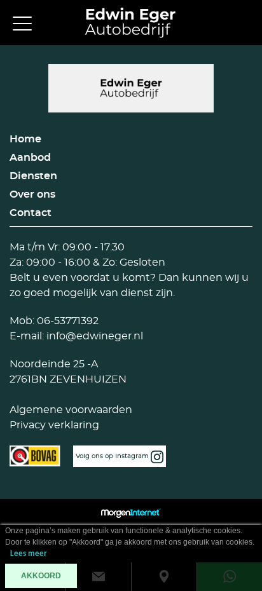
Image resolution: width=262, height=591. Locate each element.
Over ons (32, 194)
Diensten (33, 176)
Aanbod (30, 158)
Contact (31, 213)
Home (25, 139)
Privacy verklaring (54, 425)
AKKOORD (41, 575)
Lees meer (28, 554)
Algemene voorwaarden (71, 410)
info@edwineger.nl (93, 336)
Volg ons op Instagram (113, 456)
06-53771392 (66, 321)
